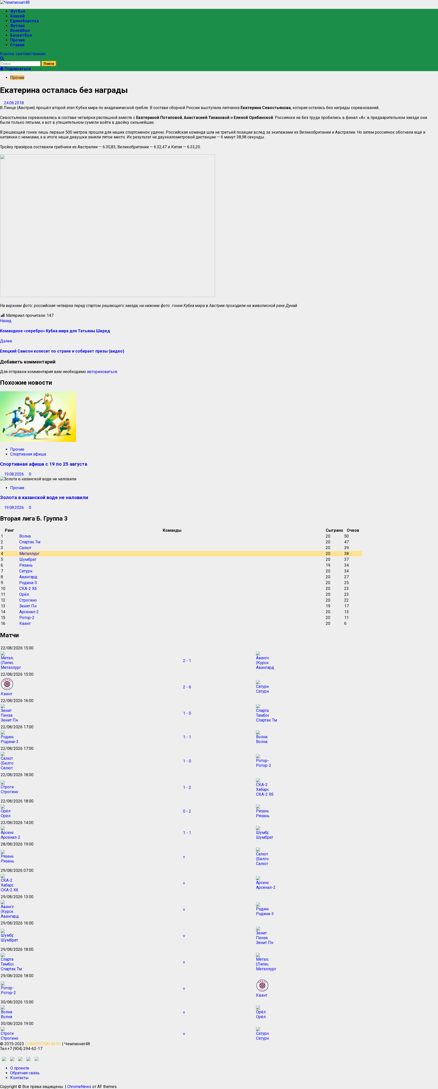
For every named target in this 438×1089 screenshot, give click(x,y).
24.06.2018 (14, 102)
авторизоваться (102, 371)
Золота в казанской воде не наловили (44, 497)
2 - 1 (187, 660)
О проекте (19, 1068)
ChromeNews (79, 1086)
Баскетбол (21, 35)
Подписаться (17, 68)
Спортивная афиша (28, 454)
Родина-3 (28, 582)
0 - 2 (187, 811)
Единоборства (24, 20)
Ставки (17, 45)
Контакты (19, 1077)
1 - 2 (187, 787)
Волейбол (20, 30)
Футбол (17, 11)
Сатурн (25, 571)
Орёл (24, 594)
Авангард (28, 576)
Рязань (26, 565)
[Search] (2, 58)
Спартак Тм (29, 542)
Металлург (29, 553)
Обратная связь (25, 1073)
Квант (25, 623)
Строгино (28, 600)
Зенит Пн (27, 606)
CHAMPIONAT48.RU (43, 1043)
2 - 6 (187, 687)
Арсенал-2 (29, 611)
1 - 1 (187, 737)
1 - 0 (187, 713)
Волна (25, 536)
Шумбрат (27, 559)
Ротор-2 (26, 617)
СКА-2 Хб (28, 588)
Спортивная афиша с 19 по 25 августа (43, 464)
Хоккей (17, 16)
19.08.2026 (14, 474)
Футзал (17, 25)
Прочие (17, 40)
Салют (25, 547)
